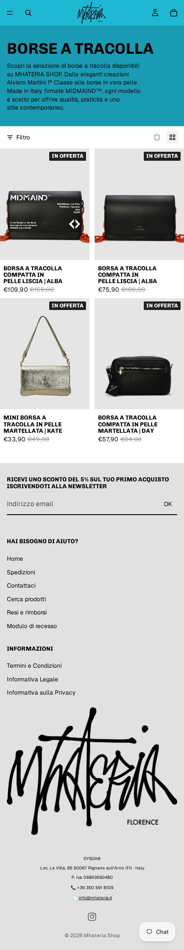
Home (15, 558)
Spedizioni (21, 572)
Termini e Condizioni (34, 665)
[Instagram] (92, 917)
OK (168, 504)
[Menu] (10, 13)
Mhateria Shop (102, 935)
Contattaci (21, 585)
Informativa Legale (32, 679)
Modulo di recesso (32, 626)
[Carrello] (173, 12)
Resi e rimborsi (27, 612)
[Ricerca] (28, 12)
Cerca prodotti (26, 599)
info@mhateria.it (95, 898)
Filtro (23, 137)
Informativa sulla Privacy (41, 692)
